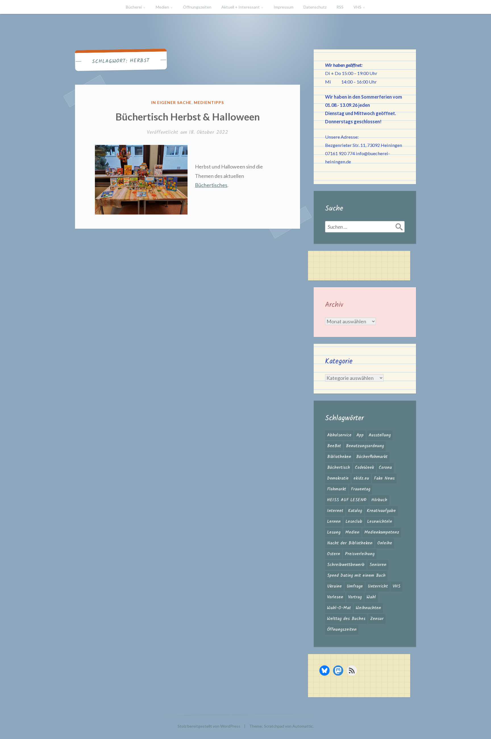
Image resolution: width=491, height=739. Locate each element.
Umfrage (355, 586)
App (360, 435)
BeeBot (334, 446)
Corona (385, 467)
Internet (335, 510)
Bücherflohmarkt (372, 456)
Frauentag (360, 489)
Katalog (355, 510)
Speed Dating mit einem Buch (356, 575)
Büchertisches (211, 185)
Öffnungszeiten (197, 7)
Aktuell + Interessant (240, 7)
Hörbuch (379, 500)
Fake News (384, 478)
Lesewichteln (379, 521)
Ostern (333, 554)
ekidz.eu (361, 478)
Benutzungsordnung (365, 446)
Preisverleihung (360, 554)
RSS (340, 7)
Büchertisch (338, 467)
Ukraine (334, 586)
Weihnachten (368, 608)
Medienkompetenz (381, 532)
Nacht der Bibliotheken (350, 543)
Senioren (377, 564)
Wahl (371, 597)
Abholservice (339, 435)
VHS (357, 7)
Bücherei (134, 7)
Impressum (284, 7)
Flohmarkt (336, 489)
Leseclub (354, 521)
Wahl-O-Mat (339, 608)
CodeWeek (364, 467)
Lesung (333, 532)
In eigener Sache (171, 102)
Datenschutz (314, 7)
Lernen (334, 521)
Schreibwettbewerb (346, 564)
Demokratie (338, 478)
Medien (162, 7)
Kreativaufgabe (381, 510)
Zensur (377, 618)
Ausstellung (380, 435)
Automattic (302, 726)
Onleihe (384, 543)
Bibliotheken (339, 456)
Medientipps (209, 102)
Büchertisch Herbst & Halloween (187, 116)
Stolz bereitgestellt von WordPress (209, 726)
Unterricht (378, 586)
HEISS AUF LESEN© (347, 500)
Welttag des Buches (346, 618)
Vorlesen (335, 597)
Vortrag (355, 597)
